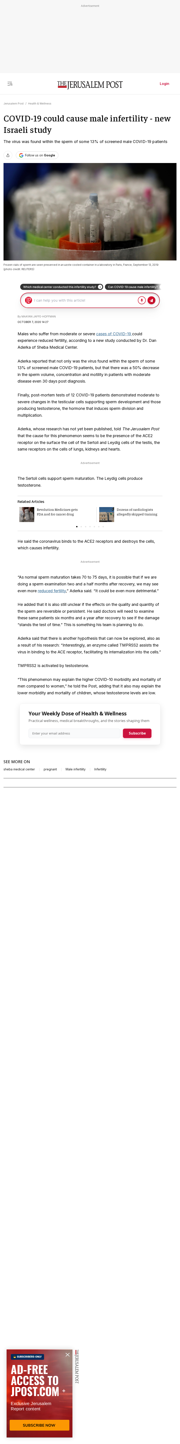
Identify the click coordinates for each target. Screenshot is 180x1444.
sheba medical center (19, 769)
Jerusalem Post (14, 103)
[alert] (39, 1393)
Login (164, 83)
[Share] (8, 155)
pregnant (50, 769)
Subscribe (137, 733)
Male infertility (76, 769)
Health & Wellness (39, 103)
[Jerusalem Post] (90, 85)
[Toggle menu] (10, 83)
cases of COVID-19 (114, 334)
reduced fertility (52, 590)
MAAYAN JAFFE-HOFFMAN (39, 316)
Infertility (100, 769)
